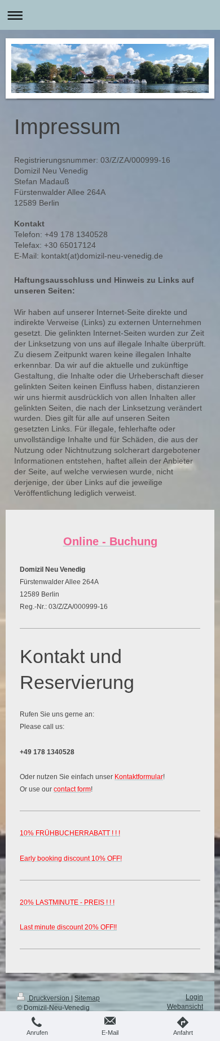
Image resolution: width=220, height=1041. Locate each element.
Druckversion (49, 998)
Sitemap (87, 998)
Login (194, 997)
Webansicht (185, 1007)
